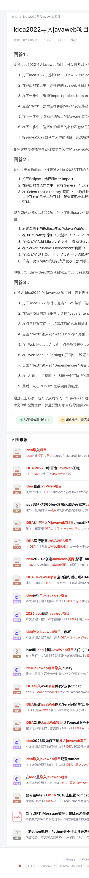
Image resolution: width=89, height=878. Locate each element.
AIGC (61, 40)
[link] (14, 16)
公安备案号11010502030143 (39, 865)
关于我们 (69, 860)
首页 (14, 16)
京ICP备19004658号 (72, 865)
